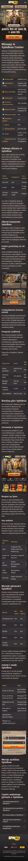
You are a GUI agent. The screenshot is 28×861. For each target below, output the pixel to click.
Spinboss (14, 844)
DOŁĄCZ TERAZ (14, 37)
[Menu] (25, 2)
